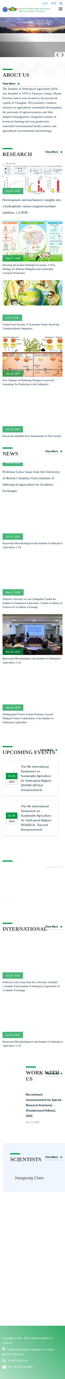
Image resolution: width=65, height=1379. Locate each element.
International (14, 1330)
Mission (10, 1260)
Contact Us (12, 1281)
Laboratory (41, 1267)
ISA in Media (43, 1313)
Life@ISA (41, 1345)
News (38, 1306)
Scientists (10, 1291)
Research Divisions (46, 1260)
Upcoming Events (46, 1320)
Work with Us (44, 1330)
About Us (10, 1245)
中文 (53, 3)
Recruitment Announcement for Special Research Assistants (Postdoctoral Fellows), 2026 (43, 1148)
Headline (40, 1299)
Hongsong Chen (29, 1220)
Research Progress (46, 1253)
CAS (45, 3)
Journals (40, 1281)
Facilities (40, 1274)
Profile (9, 1253)
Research (40, 1245)
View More (9, 83)
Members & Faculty (17, 1299)
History (9, 1267)
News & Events (44, 1291)
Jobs (37, 1338)
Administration (14, 1274)
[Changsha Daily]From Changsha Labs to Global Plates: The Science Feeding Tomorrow (29, 930)
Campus (40, 1352)
